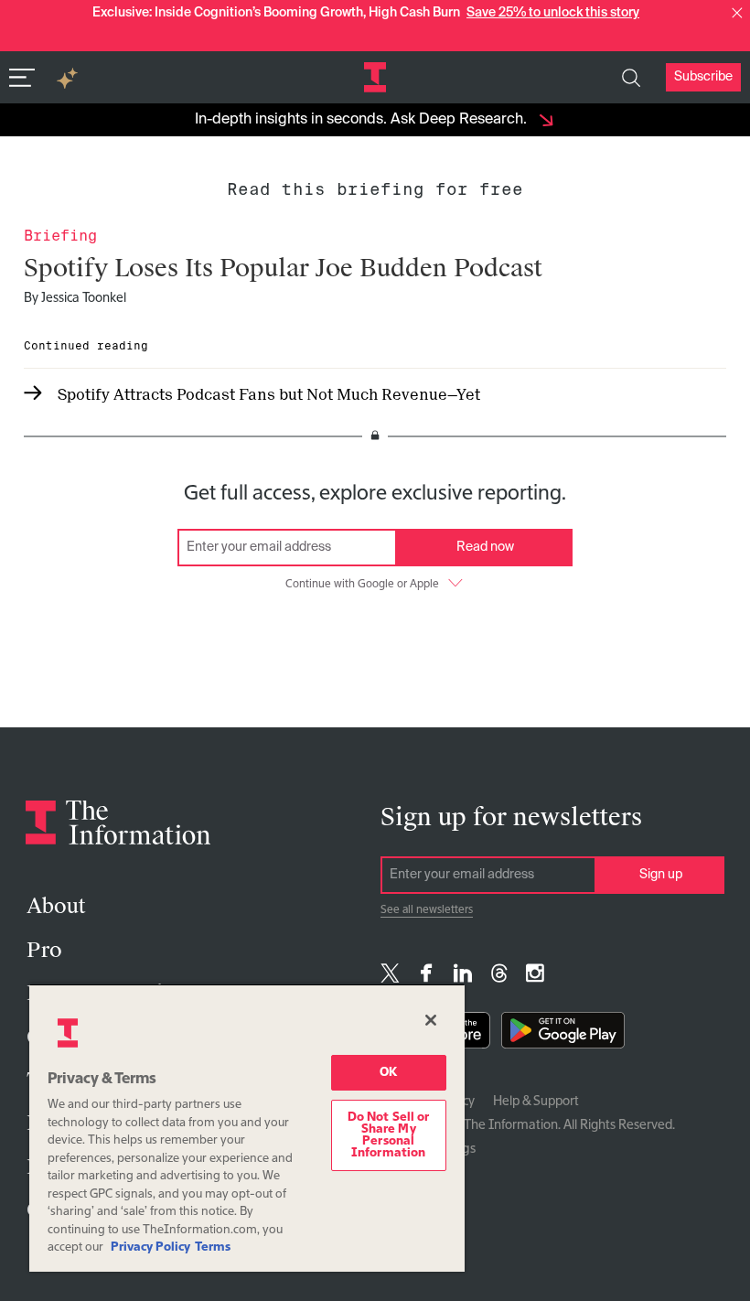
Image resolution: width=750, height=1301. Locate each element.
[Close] (431, 1020)
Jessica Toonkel (83, 298)
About (56, 906)
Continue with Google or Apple (362, 584)
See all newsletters (426, 910)
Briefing (60, 235)
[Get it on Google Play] (563, 1034)
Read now (485, 547)
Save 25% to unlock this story (552, 12)
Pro (44, 950)
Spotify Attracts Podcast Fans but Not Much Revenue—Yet (269, 394)
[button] (737, 12)
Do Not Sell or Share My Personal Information (389, 1135)
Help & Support (536, 1101)
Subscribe (703, 76)
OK (388, 1073)
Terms (212, 1247)
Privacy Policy (150, 1247)
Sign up (660, 874)
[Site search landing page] (631, 78)
